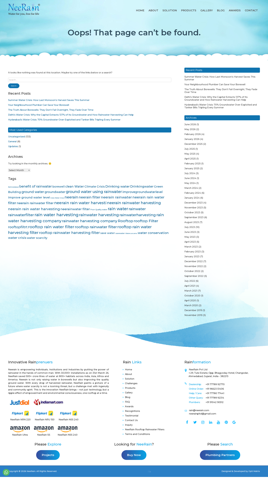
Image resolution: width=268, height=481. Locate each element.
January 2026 (191, 139)
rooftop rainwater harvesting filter (69, 233)
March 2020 (191, 305)
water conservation (153, 233)
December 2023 (193, 202)
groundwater (55, 192)
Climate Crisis (94, 186)
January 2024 (192, 197)
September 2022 (194, 276)
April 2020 (190, 300)
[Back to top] (262, 473)
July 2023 (189, 227)
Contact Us (131, 420)
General (12, 141)
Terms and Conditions (137, 434)
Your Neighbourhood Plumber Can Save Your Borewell (38, 105)
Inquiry (129, 425)
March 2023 (191, 246)
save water (107, 233)
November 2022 (193, 266)
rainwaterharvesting (137, 215)
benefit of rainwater (35, 186)
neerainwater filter (75, 209)
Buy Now (134, 455)
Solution (169, 10)
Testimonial (131, 415)
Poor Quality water (98, 209)
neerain (71, 197)
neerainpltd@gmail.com (202, 413)
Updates (13, 146)
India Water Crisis (57, 198)
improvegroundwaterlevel (142, 192)
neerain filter (89, 197)
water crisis (17, 238)
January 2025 (191, 168)
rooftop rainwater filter (96, 227)
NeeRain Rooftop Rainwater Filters (144, 429)
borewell (58, 186)
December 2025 (193, 144)
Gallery (206, 10)
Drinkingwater (141, 186)
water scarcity (37, 238)
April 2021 (189, 286)
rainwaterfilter (21, 215)
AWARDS (235, 10)
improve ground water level (29, 197)
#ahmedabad (13, 187)
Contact (251, 10)
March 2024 (191, 188)
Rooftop (125, 221)
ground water (32, 192)
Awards (129, 406)
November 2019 (193, 315)
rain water (118, 208)
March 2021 (190, 290)
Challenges (131, 383)
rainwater (137, 209)
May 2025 (189, 153)
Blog (221, 10)
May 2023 (190, 237)
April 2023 (190, 241)
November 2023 (193, 207)
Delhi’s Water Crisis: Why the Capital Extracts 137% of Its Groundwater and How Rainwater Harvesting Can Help (71, 114)
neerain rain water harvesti (80, 202)
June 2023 (190, 232)
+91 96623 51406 (215, 389)
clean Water (74, 186)
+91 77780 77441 (215, 393)
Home (140, 10)
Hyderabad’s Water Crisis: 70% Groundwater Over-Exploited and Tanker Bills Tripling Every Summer (64, 119)
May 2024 (190, 183)
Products (188, 10)
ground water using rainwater (94, 191)
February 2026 (192, 134)
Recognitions (132, 411)
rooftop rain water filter (51, 226)
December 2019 (193, 310)
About (153, 10)
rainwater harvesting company (89, 221)
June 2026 (190, 124)
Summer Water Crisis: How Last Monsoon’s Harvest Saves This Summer (48, 100)
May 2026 (190, 129)
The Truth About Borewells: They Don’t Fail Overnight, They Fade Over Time (50, 110)
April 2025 (190, 158)
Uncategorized (16, 136)
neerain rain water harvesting (34, 209)
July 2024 (189, 173)
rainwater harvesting (99, 214)
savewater (120, 233)
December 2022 (193, 261)
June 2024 (190, 178)
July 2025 (189, 149)
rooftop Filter (146, 221)
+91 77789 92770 (215, 384)
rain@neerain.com (199, 410)
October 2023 (192, 212)
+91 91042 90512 (214, 402)
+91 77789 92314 (215, 397)
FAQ (127, 402)
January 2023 (191, 256)
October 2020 (192, 295)
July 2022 (189, 281)
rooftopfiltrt (17, 227)
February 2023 (192, 251)
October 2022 (192, 271)
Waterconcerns (131, 233)
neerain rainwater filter (35, 203)
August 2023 (191, 222)
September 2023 (194, 217)
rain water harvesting (56, 214)
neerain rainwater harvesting (134, 203)
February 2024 (192, 193)
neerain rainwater (116, 197)
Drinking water (117, 186)
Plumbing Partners (220, 455)
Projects (48, 455)
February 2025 (192, 163)
